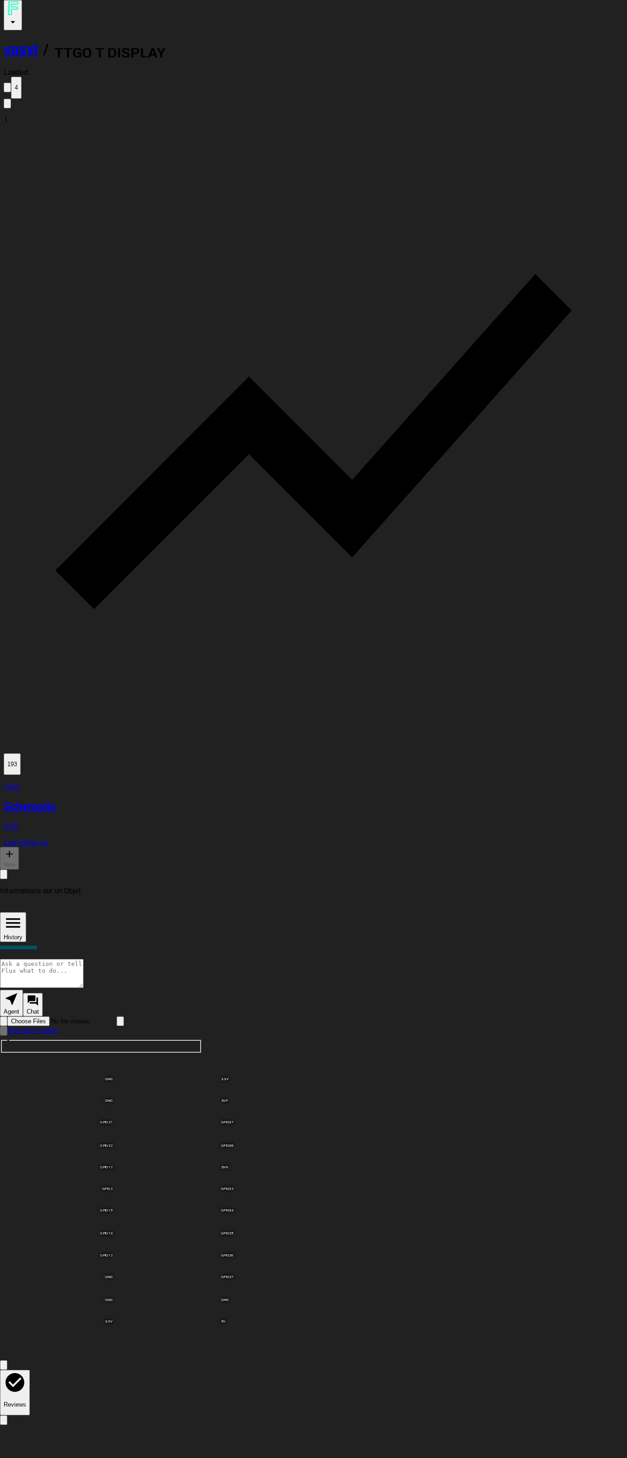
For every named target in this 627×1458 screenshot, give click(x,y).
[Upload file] (3, 1021)
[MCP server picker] (120, 1021)
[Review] (3, 1420)
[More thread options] (3, 874)
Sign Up (36, 842)
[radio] (11, 1003)
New (9, 864)
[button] (313, 120)
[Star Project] (7, 87)
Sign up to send (32, 1030)
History (13, 937)
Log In (14, 842)
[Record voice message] (3, 1031)
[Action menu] (13, 15)
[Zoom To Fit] (3, 1365)
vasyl (21, 49)
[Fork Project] (7, 103)
